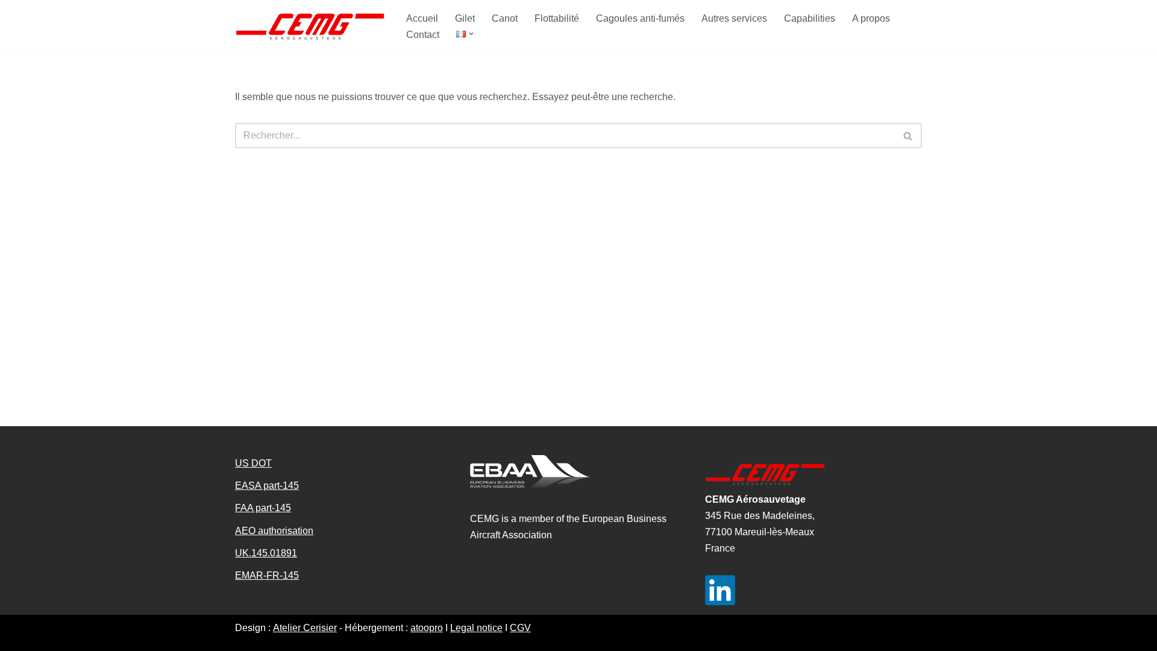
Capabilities (809, 18)
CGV (520, 628)
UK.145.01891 (266, 553)
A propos (871, 18)
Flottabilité (557, 18)
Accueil (422, 18)
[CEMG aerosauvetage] (310, 26)
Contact (422, 35)
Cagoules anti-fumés (640, 18)
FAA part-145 (263, 508)
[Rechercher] (908, 135)
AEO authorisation (274, 531)
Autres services (734, 18)
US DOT (253, 463)
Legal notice (476, 628)
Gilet (465, 18)
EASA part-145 (267, 485)
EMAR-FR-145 (267, 575)
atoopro (426, 628)
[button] (471, 33)
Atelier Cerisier (305, 628)
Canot (505, 18)
